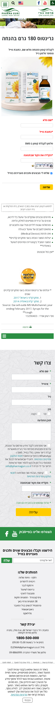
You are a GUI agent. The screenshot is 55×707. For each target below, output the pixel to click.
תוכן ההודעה (44, 420)
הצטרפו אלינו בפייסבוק (35, 532)
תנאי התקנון (16, 456)
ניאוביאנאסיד (27, 609)
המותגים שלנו (27, 572)
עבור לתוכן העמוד (27, 8)
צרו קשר (42, 362)
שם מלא (47, 120)
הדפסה (26, 327)
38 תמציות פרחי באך (27, 601)
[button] (13, 3)
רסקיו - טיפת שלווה (28, 577)
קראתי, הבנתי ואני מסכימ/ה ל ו (30, 474)
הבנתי (27, 700)
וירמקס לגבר (27, 585)
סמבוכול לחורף (27, 593)
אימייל (44, 384)
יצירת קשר (27, 624)
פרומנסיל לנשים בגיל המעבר (27, 605)
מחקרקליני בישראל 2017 (26, 297)
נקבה (33, 414)
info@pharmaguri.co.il (18, 466)
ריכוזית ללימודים (27, 581)
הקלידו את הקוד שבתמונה (34, 482)
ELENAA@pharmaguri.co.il (25, 647)
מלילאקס (27, 613)
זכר (44, 414)
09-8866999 (15, 652)
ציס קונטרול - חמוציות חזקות (27, 597)
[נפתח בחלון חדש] (45, 3)
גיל (49, 396)
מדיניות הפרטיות (19, 694)
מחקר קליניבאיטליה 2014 (26, 301)
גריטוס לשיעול (27, 589)
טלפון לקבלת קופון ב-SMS (39, 143)
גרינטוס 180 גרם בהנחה (28, 38)
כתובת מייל (45, 131)
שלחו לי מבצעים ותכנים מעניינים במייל (28, 173)
